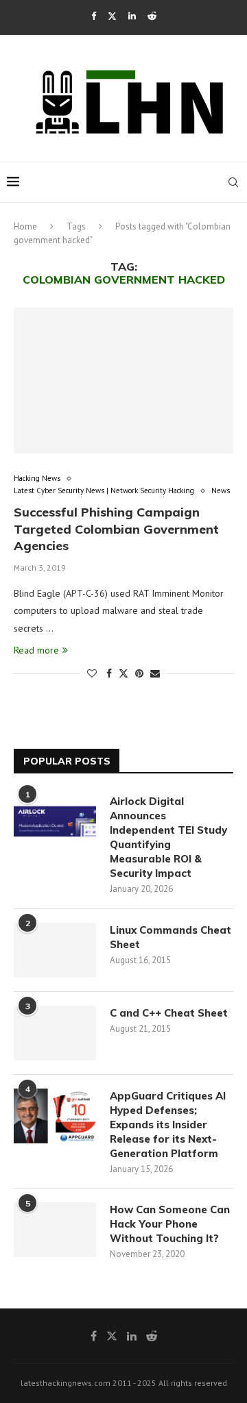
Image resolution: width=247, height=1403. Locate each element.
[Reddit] (152, 16)
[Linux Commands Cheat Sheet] (55, 950)
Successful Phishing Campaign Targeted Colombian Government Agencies (116, 529)
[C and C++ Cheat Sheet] (55, 1033)
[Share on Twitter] (123, 673)
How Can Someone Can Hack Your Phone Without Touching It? (170, 1224)
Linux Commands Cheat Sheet (170, 937)
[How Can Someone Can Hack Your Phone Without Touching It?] (55, 1229)
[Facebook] (93, 16)
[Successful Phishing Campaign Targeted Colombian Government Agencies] (123, 381)
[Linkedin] (132, 16)
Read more (36, 650)
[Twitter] (112, 16)
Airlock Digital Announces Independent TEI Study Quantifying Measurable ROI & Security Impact (168, 837)
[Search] (233, 182)
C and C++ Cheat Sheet (169, 1012)
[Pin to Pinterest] (139, 673)
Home (25, 226)
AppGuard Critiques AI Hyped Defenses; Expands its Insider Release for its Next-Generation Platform (168, 1124)
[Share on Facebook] (109, 673)
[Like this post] (92, 673)
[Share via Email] (155, 673)
